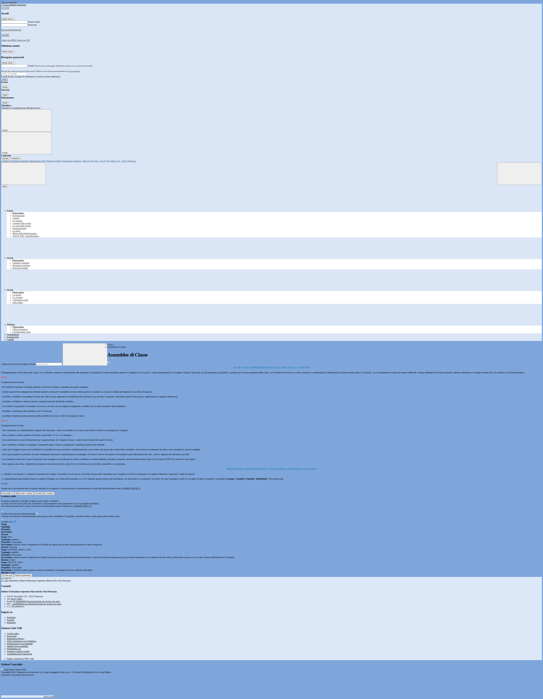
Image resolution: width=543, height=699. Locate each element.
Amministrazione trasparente (19, 654)
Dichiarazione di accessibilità (20, 644)
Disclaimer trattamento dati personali (17, 675)
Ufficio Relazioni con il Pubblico (21, 641)
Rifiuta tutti (24, 493)
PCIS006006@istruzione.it (36, 601)
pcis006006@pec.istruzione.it (36, 604)
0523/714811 (16, 599)
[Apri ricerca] (519, 173)
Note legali (12, 636)
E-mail (31, 66)
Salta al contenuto (9, 2)
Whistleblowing (14, 649)
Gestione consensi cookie (18, 651)
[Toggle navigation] (23, 173)
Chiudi (4, 87)
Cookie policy (13, 633)
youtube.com (7, 521)
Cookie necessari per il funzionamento (18, 514)
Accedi (5, 8)
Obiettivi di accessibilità (17, 646)
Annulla (5, 158)
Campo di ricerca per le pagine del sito (18, 364)
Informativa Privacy (15, 638)
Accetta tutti (44, 493)
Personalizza (7, 493)
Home (110, 344)
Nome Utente (34, 22)
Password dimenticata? (11, 30)
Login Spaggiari (73, 71)
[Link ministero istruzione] (13, 5)
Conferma (15, 158)
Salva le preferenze (23, 575)
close (4, 186)
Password (32, 25)
